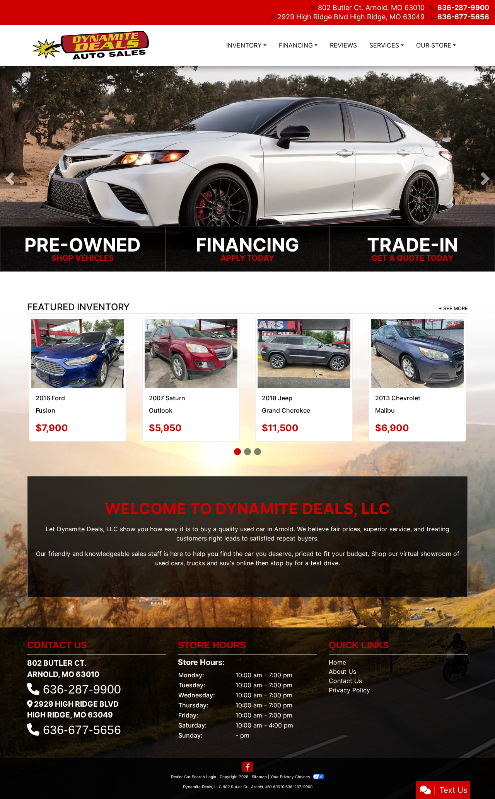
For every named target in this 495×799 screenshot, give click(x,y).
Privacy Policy (349, 655)
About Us (342, 637)
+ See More (453, 308)
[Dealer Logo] (91, 45)
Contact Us (345, 646)
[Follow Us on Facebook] (247, 732)
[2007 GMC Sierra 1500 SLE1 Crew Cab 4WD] (191, 334)
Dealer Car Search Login (193, 742)
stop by (281, 528)
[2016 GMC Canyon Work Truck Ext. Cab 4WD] (78, 336)
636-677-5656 (463, 17)
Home (337, 627)
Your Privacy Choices (290, 742)
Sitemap (259, 742)
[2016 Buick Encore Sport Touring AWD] (304, 334)
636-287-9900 (463, 7)
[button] (10, 179)
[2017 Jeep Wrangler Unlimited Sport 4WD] (417, 336)
